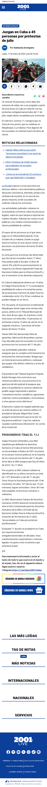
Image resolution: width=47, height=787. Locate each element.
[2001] (23, 7)
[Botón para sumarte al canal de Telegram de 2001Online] (39, 96)
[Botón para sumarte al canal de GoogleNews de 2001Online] (23, 590)
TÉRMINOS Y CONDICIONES (13, 761)
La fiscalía (7, 186)
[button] (11, 86)
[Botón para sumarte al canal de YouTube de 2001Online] (43, 96)
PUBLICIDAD (29, 766)
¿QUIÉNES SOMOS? (16, 772)
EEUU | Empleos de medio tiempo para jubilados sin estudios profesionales (21, 165)
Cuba (23, 656)
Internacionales (10, 26)
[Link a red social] (8, 752)
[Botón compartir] (4, 86)
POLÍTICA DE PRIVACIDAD (34, 761)
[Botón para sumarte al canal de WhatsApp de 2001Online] (34, 96)
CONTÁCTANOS (30, 772)
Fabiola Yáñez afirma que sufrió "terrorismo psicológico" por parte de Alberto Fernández (23, 153)
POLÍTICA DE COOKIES (14, 766)
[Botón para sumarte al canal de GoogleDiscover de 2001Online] (23, 579)
